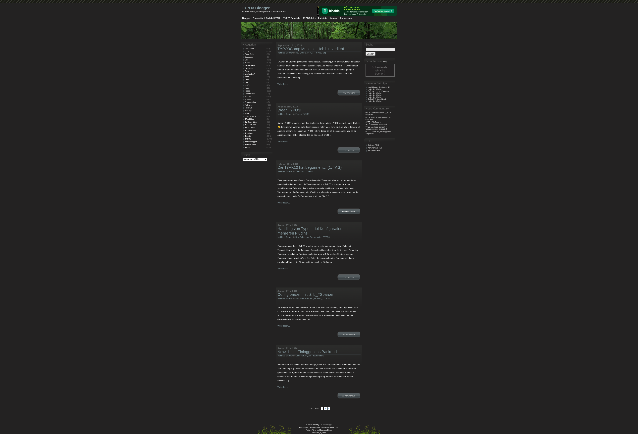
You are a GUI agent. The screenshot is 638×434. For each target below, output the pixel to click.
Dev (297, 53)
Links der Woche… (375, 89)
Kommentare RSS (375, 148)
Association (249, 48)
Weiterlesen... (283, 84)
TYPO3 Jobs (309, 18)
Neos (247, 88)
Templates (249, 133)
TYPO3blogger (251, 142)
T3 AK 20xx (300, 171)
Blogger (246, 18)
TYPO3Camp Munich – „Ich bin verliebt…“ (313, 49)
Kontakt (333, 18)
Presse (248, 99)
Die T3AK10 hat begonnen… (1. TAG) (309, 167)
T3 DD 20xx (250, 128)
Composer (249, 57)
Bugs (247, 51)
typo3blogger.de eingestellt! (379, 87)
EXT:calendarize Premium (378, 91)
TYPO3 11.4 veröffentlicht (378, 99)
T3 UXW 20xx (250, 130)
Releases (249, 105)
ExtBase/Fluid (250, 65)
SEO (247, 113)
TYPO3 (310, 53)
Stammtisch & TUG (253, 116)
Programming (316, 237)
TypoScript (249, 147)
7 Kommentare (349, 93)
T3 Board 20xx (251, 122)
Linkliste (322, 18)
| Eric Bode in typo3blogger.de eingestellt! (376, 123)
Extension (304, 237)
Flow (247, 71)
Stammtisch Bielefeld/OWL (267, 18)
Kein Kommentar (349, 211)
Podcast (248, 96)
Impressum (346, 18)
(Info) (385, 61)
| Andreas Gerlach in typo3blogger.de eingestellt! (376, 128)
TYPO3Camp (320, 53)
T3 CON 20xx (250, 125)
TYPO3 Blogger (256, 8)
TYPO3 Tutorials (291, 18)
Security (248, 111)
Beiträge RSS (373, 145)
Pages (247, 91)
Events (303, 53)
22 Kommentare (348, 396)
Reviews (248, 108)
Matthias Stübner (285, 53)
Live (246, 82)
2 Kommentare (349, 335)
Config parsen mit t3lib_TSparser (305, 294)
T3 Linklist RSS (374, 151)
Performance (250, 94)
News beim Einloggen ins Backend (307, 352)
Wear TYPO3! (289, 110)
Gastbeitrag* (250, 74)
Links (247, 80)
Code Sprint (249, 54)
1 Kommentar (348, 150)
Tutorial (248, 136)
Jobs (247, 77)
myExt (308, 356)
